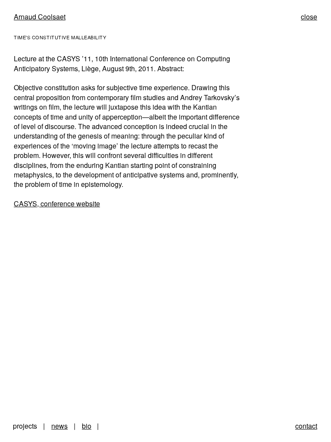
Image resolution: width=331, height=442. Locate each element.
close (309, 17)
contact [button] (306, 426)
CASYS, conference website (57, 203)
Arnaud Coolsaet (40, 17)
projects (25, 426)
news (59, 426)
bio (86, 426)
